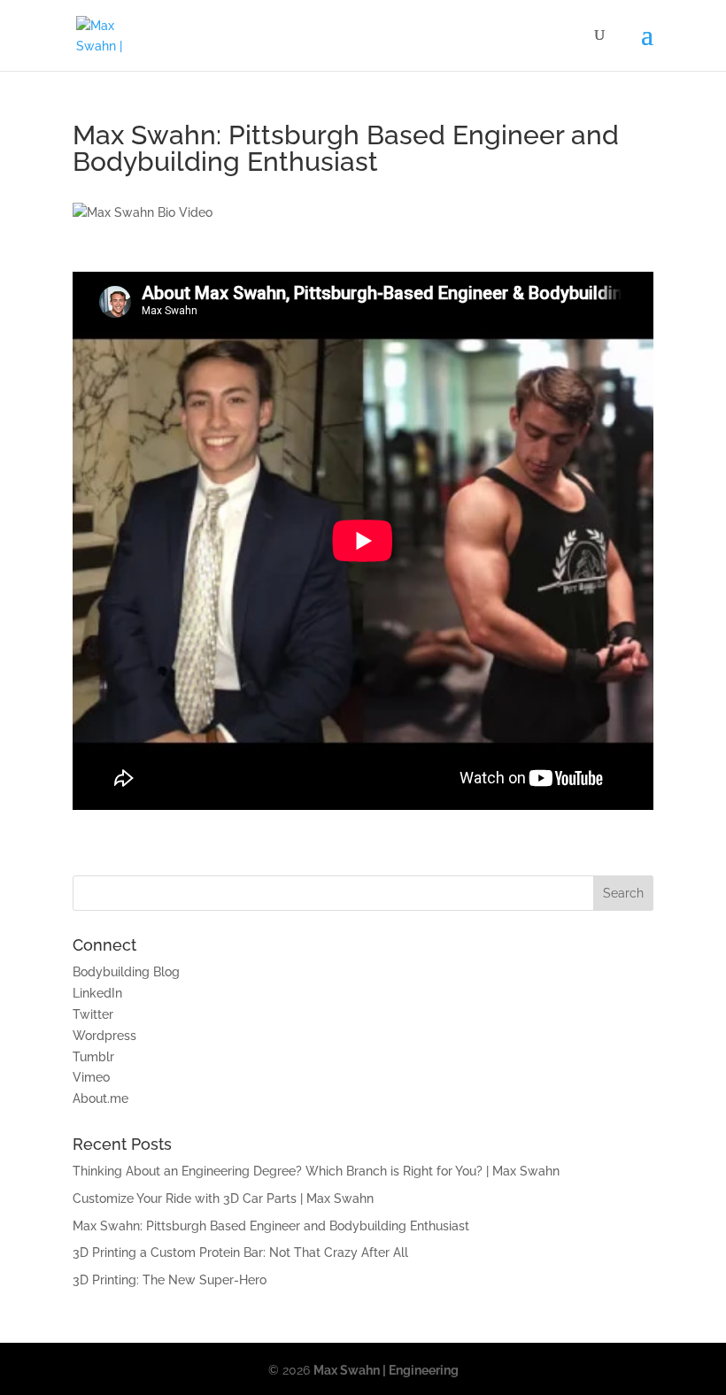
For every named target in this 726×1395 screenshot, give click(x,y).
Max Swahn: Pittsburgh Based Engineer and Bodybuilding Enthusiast (271, 1226)
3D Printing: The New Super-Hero (169, 1280)
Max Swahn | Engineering (386, 1370)
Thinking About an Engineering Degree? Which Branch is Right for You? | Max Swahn (316, 1171)
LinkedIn (97, 993)
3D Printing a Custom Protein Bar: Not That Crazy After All (240, 1252)
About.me (100, 1098)
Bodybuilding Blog (126, 972)
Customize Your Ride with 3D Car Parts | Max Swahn (223, 1198)
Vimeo (91, 1077)
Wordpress (104, 1036)
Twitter (93, 1014)
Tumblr (93, 1057)
